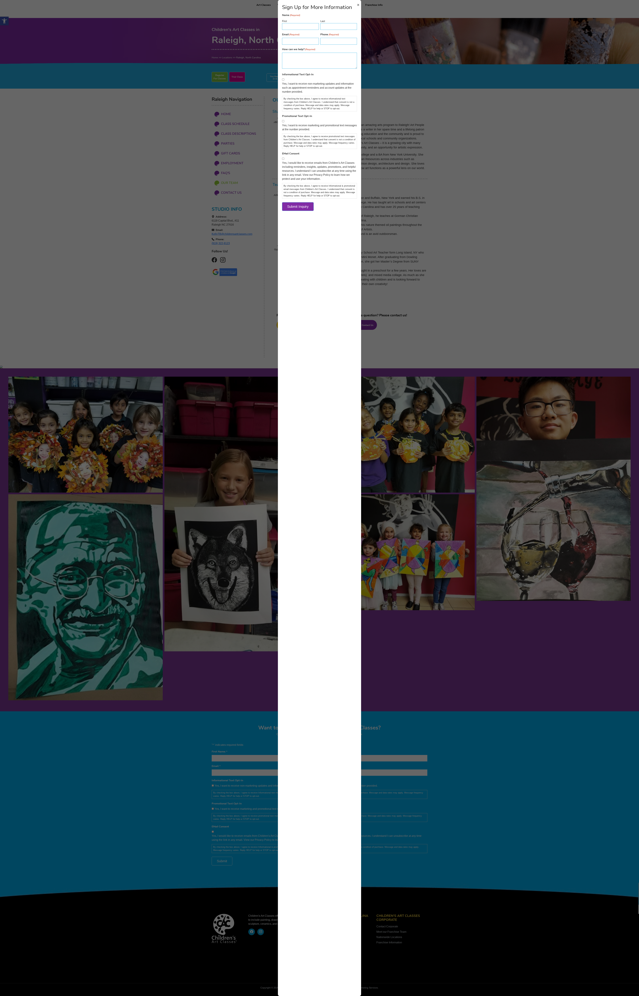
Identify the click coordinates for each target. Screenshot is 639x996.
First (284, 21)
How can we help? (298, 49)
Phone (329, 34)
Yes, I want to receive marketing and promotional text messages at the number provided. (319, 127)
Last (322, 21)
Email (291, 34)
